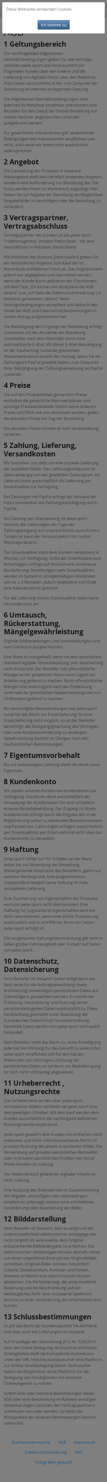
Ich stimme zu (53, 25)
